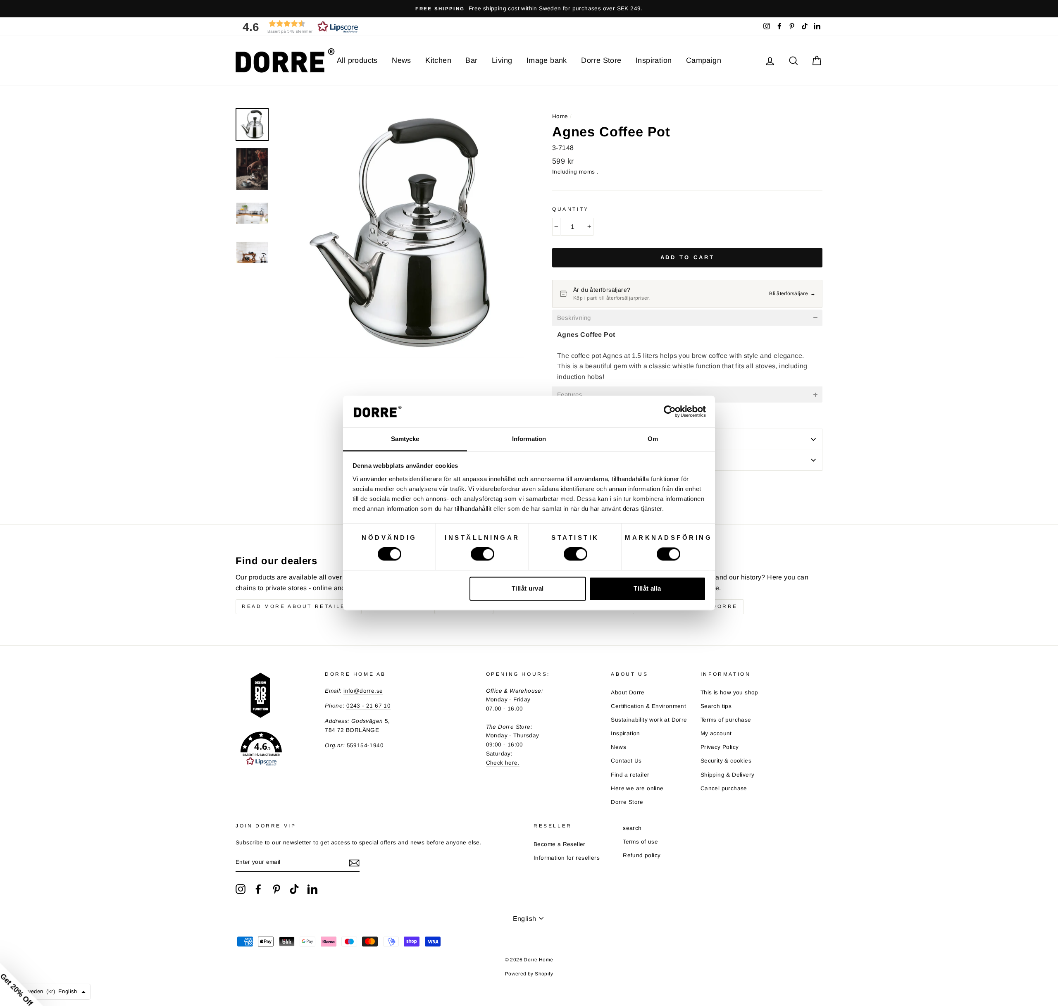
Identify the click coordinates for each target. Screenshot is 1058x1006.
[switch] (482, 554)
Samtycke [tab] (405, 438)
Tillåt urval (528, 588)
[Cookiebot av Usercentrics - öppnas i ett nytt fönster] (670, 411)
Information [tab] (529, 438)
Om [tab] (653, 438)
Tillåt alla (647, 588)
